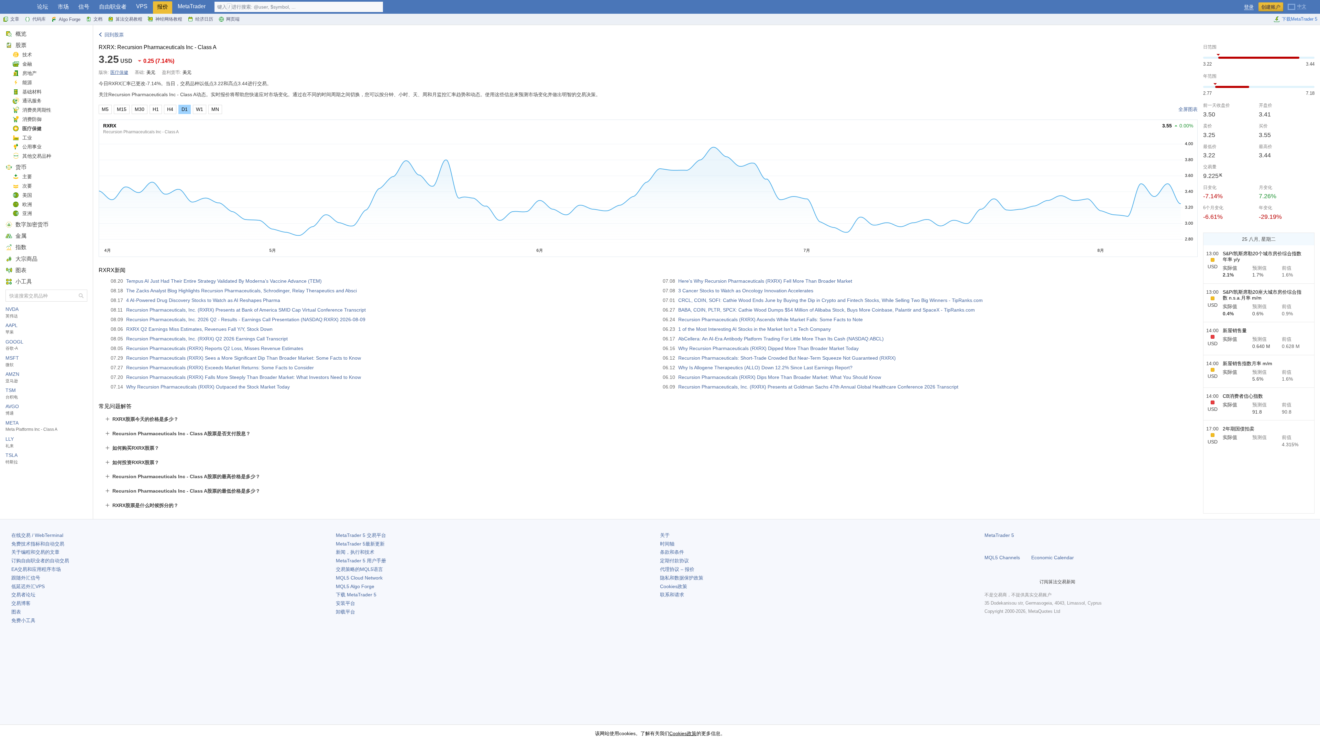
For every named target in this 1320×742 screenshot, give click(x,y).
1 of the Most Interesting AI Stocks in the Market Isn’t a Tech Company (754, 329)
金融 (27, 64)
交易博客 (21, 603)
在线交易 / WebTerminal (37, 535)
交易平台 (361, 535)
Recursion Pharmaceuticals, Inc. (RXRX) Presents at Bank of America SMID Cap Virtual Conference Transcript (246, 310)
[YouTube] (1022, 581)
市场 (63, 7)
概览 (20, 34)
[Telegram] (1000, 581)
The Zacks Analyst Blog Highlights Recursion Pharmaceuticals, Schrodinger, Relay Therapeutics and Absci (241, 290)
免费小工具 (23, 620)
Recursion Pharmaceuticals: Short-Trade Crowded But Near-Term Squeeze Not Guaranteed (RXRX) (787, 358)
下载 (356, 594)
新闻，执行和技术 (355, 552)
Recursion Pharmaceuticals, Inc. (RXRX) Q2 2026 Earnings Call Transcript (207, 338)
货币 (20, 167)
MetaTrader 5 (999, 535)
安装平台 (345, 603)
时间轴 (667, 544)
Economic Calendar (1052, 557)
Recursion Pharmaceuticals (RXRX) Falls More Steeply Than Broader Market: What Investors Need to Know (243, 377)
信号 (83, 7)
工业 (27, 137)
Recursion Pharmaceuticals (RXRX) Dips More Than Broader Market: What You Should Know (779, 377)
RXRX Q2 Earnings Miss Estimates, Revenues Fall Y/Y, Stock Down (199, 329)
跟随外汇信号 (25, 578)
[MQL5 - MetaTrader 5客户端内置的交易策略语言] (16, 7)
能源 (27, 82)
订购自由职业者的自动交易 (40, 560)
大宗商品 (26, 259)
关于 (665, 535)
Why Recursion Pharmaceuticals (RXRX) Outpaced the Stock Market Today (208, 387)
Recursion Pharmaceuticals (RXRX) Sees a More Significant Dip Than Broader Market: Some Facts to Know (243, 358)
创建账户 (1270, 7)
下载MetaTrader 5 (1299, 19)
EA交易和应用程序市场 (36, 569)
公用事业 (32, 146)
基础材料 (32, 91)
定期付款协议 (674, 560)
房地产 (29, 73)
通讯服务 (32, 100)
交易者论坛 (23, 594)
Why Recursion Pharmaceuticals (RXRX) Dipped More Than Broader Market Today (768, 348)
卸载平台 (345, 612)
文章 (14, 19)
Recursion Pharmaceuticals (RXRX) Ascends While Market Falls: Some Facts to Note (770, 319)
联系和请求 (672, 594)
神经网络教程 (168, 19)
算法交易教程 (129, 19)
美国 (27, 195)
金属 (20, 236)
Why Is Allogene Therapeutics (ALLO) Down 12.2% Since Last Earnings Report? (765, 367)
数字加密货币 (31, 224)
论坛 (42, 7)
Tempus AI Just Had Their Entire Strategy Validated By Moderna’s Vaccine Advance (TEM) (224, 281)
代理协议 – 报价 (677, 569)
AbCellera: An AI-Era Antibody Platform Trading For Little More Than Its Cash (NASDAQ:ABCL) (781, 338)
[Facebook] (988, 581)
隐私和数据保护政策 (681, 578)
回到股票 (114, 34)
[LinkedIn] (1032, 581)
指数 (20, 247)
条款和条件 (672, 552)
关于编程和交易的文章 (35, 552)
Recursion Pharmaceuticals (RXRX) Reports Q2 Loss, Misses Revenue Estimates (214, 348)
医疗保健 (32, 128)
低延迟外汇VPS (28, 586)
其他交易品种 (36, 156)
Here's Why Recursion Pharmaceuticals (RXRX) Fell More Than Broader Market (765, 281)
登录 (1249, 7)
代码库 (39, 19)
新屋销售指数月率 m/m (1247, 363)
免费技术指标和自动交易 (37, 544)
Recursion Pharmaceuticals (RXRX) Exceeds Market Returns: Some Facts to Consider (220, 367)
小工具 (23, 281)
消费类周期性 (36, 110)
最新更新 (360, 544)
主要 (27, 176)
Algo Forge (69, 19)
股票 (20, 45)
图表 (20, 270)
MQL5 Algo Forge (355, 586)
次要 (27, 186)
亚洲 (27, 213)
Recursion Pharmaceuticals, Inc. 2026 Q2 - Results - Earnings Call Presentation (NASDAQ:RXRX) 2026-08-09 (245, 319)
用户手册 (361, 560)
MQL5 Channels (1002, 557)
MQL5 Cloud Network (359, 578)
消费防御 (32, 119)
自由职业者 (112, 7)
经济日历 (204, 19)
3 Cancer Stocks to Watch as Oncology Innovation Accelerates (745, 290)
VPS (141, 6)
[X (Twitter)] (1010, 581)
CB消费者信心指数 (1243, 396)
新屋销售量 (1235, 330)
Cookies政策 (673, 586)
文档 (98, 19)
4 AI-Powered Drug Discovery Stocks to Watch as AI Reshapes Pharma (203, 300)
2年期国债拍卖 (1238, 428)
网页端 (233, 19)
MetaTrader (192, 6)
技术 (27, 54)
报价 (162, 7)
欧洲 (27, 204)
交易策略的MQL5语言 (359, 569)
